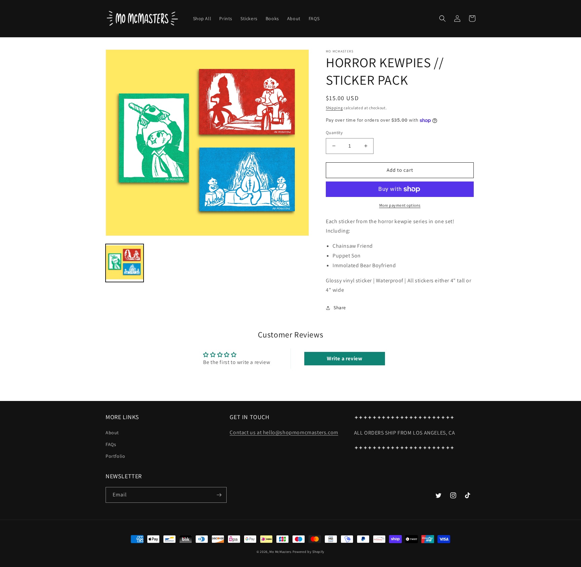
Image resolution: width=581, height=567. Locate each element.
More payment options (400, 205)
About (112, 433)
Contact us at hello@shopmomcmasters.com (284, 432)
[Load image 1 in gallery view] (125, 263)
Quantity (334, 132)
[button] (442, 18)
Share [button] (340, 308)
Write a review (344, 358)
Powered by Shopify (309, 552)
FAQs (111, 444)
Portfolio (115, 456)
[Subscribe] (218, 495)
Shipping (334, 107)
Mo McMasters (280, 552)
